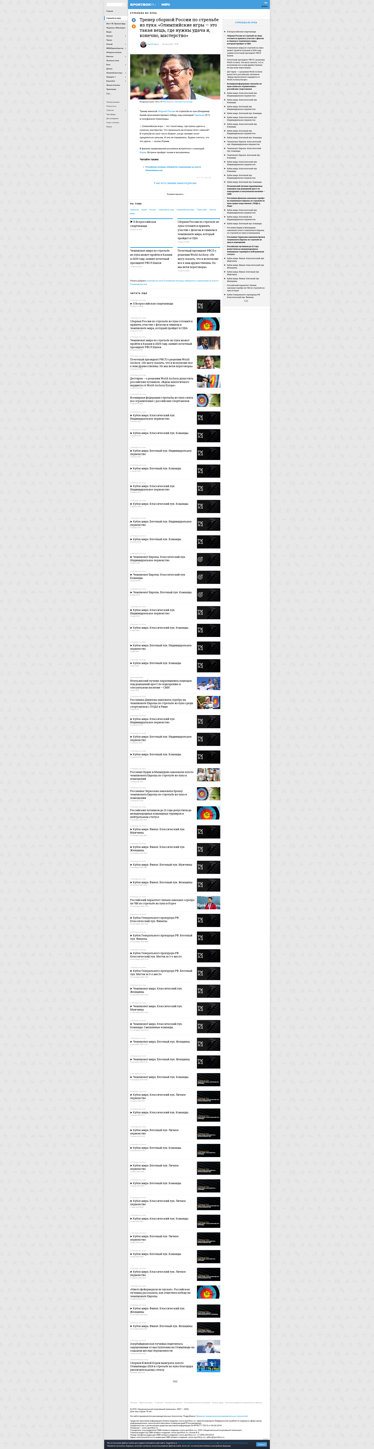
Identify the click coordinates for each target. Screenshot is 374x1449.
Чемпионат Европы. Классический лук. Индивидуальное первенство (244, 143)
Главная (109, 11)
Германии (199, 115)
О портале (159, 1403)
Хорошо (261, 1444)
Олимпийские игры (185, 210)
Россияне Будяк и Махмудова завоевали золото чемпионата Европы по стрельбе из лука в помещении (245, 230)
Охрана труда (217, 1403)
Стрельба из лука (113, 18)
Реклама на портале (173, 1403)
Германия (134, 210)
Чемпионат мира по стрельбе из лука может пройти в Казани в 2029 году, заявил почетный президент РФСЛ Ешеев (151, 257)
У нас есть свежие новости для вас (175, 183)
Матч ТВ (207, 177)
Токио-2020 (202, 210)
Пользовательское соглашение (197, 1403)
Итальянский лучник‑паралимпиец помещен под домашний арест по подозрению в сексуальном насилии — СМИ (246, 190)
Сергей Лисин (153, 44)
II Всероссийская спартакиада (143, 224)
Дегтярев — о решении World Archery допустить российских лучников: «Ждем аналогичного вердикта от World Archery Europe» (244, 75)
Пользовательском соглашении (233, 1443)
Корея (144, 210)
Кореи (143, 152)
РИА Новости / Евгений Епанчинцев (177, 102)
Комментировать (175, 194)
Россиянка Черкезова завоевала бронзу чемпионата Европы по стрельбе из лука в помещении (246, 240)
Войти (265, 6)
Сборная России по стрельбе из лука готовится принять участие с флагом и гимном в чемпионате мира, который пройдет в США (198, 230)
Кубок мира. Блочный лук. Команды (244, 113)
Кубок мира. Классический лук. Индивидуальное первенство (242, 94)
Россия (152, 210)
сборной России (167, 111)
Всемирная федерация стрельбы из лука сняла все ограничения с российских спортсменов (244, 86)
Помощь (133, 1403)
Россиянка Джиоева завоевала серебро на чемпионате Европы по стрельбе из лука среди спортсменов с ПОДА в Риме (246, 202)
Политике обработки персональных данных (197, 1443)
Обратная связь (146, 1403)
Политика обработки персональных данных (243, 1403)
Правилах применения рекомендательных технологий (222, 1416)
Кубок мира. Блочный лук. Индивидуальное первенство (241, 107)
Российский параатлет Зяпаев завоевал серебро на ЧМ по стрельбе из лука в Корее (246, 288)
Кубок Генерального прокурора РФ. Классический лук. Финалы (243, 296)
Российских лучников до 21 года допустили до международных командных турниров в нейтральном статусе (245, 250)
